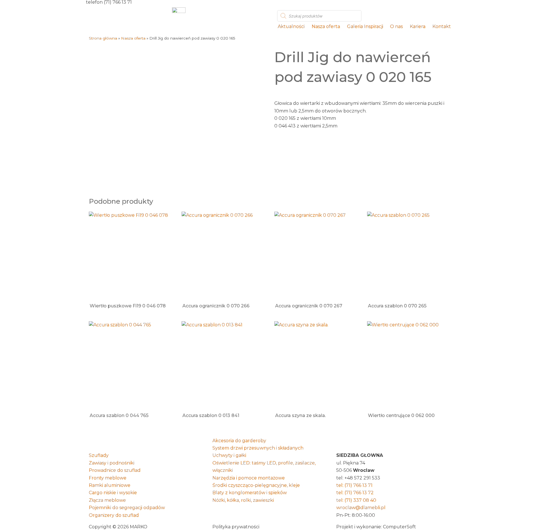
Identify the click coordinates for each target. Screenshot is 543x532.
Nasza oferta (326, 26)
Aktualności (291, 26)
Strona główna (103, 38)
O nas (396, 26)
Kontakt (441, 26)
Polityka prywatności (235, 526)
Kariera (417, 26)
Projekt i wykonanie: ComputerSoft (376, 526)
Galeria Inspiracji (365, 26)
